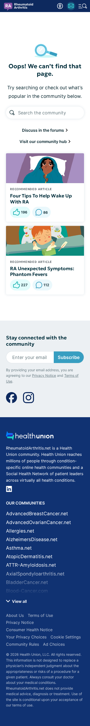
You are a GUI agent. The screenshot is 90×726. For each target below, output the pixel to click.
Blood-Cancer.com (27, 591)
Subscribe (69, 357)
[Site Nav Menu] (82, 6)
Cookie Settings (65, 636)
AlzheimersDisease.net (32, 539)
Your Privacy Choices (26, 636)
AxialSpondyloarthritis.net (35, 574)
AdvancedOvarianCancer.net (38, 522)
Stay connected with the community (36, 341)
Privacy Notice (44, 375)
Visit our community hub (44, 141)
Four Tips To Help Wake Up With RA (41, 199)
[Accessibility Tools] (60, 6)
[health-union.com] (30, 437)
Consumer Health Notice (29, 629)
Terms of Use (40, 615)
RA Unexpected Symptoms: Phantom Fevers (42, 271)
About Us (15, 615)
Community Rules (22, 644)
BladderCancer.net (27, 582)
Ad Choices (54, 644)
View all (19, 601)
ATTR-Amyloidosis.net (31, 565)
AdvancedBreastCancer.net (37, 514)
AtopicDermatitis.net (29, 556)
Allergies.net (20, 531)
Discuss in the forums (43, 130)
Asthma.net (19, 548)
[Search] (12, 113)
